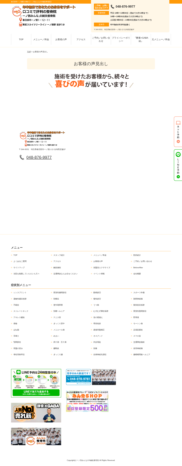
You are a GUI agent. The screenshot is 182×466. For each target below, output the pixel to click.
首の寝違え (98, 317)
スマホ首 (137, 336)
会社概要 (137, 274)
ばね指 (16, 330)
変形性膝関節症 (59, 292)
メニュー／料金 (41, 39)
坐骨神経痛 (138, 348)
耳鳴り (16, 336)
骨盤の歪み (18, 348)
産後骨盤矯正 (99, 330)
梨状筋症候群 (139, 305)
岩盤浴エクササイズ (101, 267)
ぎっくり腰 (58, 354)
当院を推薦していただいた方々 (26, 274)
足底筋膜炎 (138, 330)
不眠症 (16, 305)
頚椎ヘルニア (59, 311)
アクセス (81, 39)
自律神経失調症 (99, 354)
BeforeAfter (138, 267)
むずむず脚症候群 (100, 311)
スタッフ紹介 (59, 255)
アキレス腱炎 (19, 317)
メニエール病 (59, 330)
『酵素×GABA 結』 (142, 39)
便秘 (15, 323)
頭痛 (95, 348)
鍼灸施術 (57, 267)
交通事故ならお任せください (65, 274)
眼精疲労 (97, 292)
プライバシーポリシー (121, 39)
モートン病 (138, 323)
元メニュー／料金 (161, 39)
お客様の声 (61, 39)
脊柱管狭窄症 (19, 354)
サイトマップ (19, 267)
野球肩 (136, 317)
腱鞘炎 (56, 348)
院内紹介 (137, 255)
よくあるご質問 (20, 261)
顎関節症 (17, 342)
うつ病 (96, 305)
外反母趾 (97, 342)
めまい (56, 336)
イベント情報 (99, 274)
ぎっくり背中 (59, 323)
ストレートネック (20, 311)
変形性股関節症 (139, 311)
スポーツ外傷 (139, 292)
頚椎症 (56, 299)
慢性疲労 (97, 299)
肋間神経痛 (138, 299)
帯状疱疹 (97, 323)
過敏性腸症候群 (20, 299)
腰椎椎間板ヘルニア (141, 354)
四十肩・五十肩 (59, 342)
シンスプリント (20, 292)
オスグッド (98, 336)
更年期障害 (58, 305)
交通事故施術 (139, 342)
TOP (21, 39)
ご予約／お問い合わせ (101, 39)
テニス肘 (57, 317)
